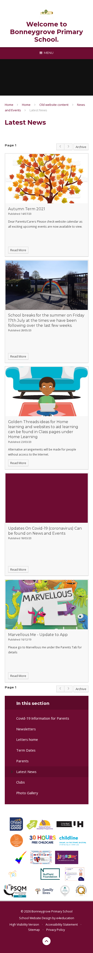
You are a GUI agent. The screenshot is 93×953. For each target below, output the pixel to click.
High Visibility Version (24, 924)
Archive (81, 147)
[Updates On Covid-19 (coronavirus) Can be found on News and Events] (46, 498)
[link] (60, 146)
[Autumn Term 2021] (46, 178)
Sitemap (34, 930)
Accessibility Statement (62, 924)
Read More (18, 250)
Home (9, 104)
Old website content (53, 104)
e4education (65, 918)
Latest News (38, 110)
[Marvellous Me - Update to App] (46, 604)
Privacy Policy (55, 930)
